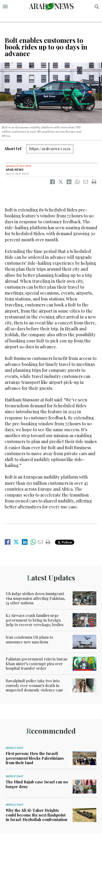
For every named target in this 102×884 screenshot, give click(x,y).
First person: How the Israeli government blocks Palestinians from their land (35, 758)
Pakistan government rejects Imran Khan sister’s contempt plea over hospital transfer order (36, 663)
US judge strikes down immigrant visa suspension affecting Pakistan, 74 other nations (35, 598)
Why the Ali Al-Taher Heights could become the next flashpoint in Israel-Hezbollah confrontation (36, 815)
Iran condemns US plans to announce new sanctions (29, 639)
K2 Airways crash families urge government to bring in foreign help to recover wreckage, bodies (34, 620)
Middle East (14, 747)
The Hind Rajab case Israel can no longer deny (37, 784)
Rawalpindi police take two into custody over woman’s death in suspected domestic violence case (34, 685)
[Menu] (5, 6)
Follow (66, 542)
